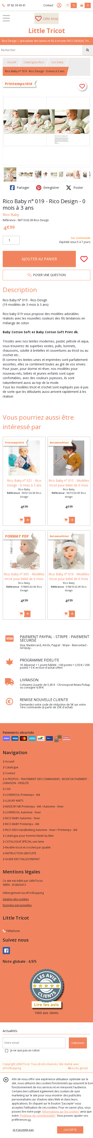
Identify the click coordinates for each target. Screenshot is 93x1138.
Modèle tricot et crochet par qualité (28, 847)
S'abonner (77, 1043)
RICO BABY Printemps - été (22, 824)
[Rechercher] (87, 50)
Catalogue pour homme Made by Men (29, 836)
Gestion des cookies (16, 899)
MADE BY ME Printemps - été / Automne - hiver (34, 806)
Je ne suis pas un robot (25, 1050)
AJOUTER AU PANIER (39, 258)
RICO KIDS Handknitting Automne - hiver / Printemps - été (41, 830)
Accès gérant (79, 1068)
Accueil (11, 62)
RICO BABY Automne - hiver (22, 818)
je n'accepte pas (23, 1130)
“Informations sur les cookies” (60, 1111)
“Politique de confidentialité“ (37, 1116)
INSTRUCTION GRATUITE (20, 853)
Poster (77, 187)
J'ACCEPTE (70, 1130)
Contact (48, 5)
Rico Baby (11, 214)
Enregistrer (50, 187)
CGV (8, 789)
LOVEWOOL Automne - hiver (23, 812)
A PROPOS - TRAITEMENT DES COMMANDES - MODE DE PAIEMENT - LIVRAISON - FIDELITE (46, 781)
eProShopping (12, 1068)
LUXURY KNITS (14, 801)
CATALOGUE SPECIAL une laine (24, 841)
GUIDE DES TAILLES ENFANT (22, 859)
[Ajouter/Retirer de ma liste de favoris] (83, 258)
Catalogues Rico (33, 62)
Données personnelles (17, 905)
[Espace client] (59, 5)
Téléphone (12, 931)
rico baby (57, 62)
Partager (22, 187)
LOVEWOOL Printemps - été (22, 795)
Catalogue (11, 767)
